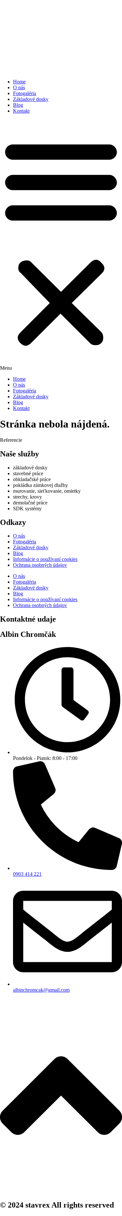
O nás (19, 87)
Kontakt (21, 111)
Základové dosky (30, 99)
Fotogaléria (24, 93)
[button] (61, 245)
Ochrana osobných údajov (40, 565)
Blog (18, 105)
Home (19, 81)
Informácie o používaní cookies (45, 559)
